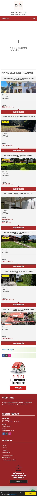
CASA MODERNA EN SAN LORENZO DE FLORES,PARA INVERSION (18, 194)
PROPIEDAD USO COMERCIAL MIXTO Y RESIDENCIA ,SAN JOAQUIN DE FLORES (18, 310)
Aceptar (30, 493)
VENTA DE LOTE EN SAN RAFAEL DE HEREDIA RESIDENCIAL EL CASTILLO (18, 117)
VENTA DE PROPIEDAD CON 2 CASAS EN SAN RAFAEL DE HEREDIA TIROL (18, 233)
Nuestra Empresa (8, 455)
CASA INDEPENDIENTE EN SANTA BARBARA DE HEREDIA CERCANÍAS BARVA (18, 79)
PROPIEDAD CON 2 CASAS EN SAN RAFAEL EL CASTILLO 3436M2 (18, 156)
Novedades (6, 452)
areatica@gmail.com (8, 431)
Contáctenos (7, 457)
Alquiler (5, 450)
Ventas (5, 448)
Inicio (4, 445)
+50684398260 (20, 12)
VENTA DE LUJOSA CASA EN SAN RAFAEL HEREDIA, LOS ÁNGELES (18, 271)
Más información (12, 494)
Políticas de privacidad (9, 460)
